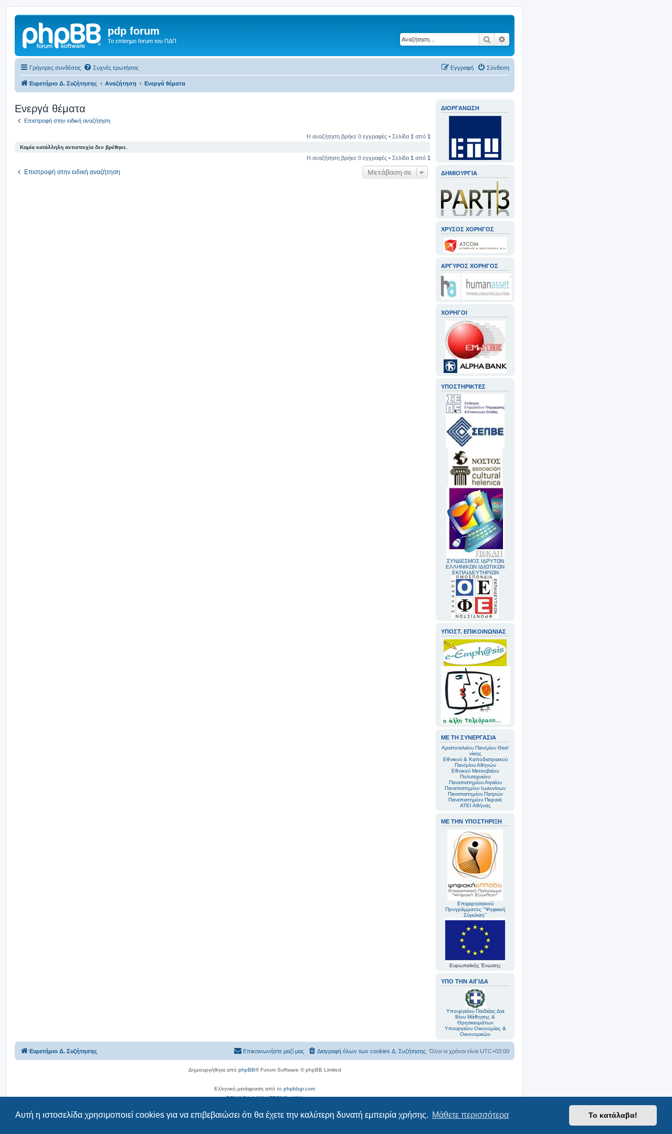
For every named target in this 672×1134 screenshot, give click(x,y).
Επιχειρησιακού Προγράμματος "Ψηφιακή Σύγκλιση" (475, 909)
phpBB (246, 1070)
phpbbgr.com (299, 1089)
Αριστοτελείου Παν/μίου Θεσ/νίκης (475, 750)
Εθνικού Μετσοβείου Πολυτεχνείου (475, 773)
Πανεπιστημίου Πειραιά (475, 800)
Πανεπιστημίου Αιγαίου (475, 782)
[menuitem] (111, 67)
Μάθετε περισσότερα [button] (470, 1114)
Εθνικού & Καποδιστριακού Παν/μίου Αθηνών (475, 762)
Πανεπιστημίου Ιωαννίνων (475, 788)
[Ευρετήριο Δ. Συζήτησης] (62, 34)
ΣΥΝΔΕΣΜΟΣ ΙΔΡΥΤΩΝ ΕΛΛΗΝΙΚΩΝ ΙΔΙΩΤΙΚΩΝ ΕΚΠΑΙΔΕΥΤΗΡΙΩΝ (475, 566)
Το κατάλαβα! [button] (613, 1115)
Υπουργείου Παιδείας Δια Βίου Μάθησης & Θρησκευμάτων (475, 1016)
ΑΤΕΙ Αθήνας (475, 805)
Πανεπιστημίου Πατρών (475, 794)
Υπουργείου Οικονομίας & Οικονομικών (475, 1031)
